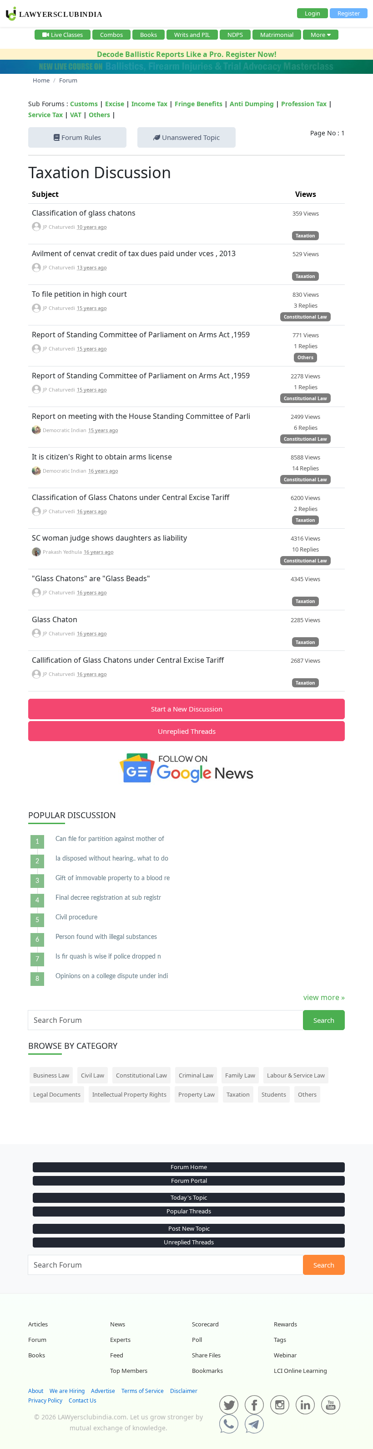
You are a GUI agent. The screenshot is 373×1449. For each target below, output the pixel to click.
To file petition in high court (79, 294)
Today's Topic (189, 1197)
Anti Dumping (252, 103)
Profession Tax (304, 103)
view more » (324, 997)
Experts (120, 1340)
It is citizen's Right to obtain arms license (102, 457)
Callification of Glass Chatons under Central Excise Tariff (128, 660)
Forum (37, 1340)
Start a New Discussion (186, 708)
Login (312, 13)
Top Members (128, 1370)
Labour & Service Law (296, 1075)
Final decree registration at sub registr (108, 898)
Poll (197, 1340)
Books (148, 35)
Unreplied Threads (187, 731)
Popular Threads (188, 1211)
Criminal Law (196, 1075)
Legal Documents (57, 1094)
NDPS (235, 35)
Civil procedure (76, 917)
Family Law (240, 1075)
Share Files (206, 1355)
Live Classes (67, 35)
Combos (111, 35)
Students (274, 1094)
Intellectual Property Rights (129, 1094)
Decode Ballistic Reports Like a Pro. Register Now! (187, 54)
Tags (280, 1340)
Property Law (196, 1094)
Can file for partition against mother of (109, 839)
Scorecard (205, 1324)
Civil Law (92, 1075)
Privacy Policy (45, 1400)
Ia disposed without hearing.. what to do (111, 859)
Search (323, 1020)
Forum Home (189, 1167)
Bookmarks (207, 1370)
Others (99, 114)
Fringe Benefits (198, 103)
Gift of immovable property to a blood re (112, 878)
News (117, 1324)
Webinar (285, 1355)
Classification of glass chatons (84, 213)
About (35, 1391)
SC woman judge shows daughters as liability (109, 538)
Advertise (103, 1391)
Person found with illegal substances (106, 937)
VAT (75, 114)
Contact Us (82, 1400)
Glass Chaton (54, 619)
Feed (116, 1355)
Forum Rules (80, 137)
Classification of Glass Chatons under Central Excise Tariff (130, 497)
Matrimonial (276, 35)
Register (349, 13)
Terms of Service (142, 1391)
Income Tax (149, 103)
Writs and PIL (192, 35)
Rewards (285, 1324)
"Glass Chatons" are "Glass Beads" (91, 578)
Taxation (305, 235)
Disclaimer (183, 1391)
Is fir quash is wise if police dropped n (108, 957)
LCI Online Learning (300, 1370)
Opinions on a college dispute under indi (111, 976)
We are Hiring (67, 1391)
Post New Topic (189, 1228)
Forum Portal (189, 1180)
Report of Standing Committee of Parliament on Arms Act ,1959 (141, 335)
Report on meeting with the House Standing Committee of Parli (141, 416)
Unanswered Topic (190, 137)
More (318, 35)
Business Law (51, 1075)
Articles (38, 1324)
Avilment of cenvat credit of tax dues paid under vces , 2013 (134, 253)
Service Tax (45, 114)
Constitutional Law (305, 317)
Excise (114, 103)
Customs (84, 103)
